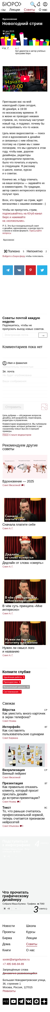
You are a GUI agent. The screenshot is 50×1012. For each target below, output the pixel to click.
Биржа (7, 938)
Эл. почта (8, 371)
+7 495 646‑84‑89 (13, 963)
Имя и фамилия (17, 362)
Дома (6, 944)
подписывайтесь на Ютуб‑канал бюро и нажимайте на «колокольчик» (22, 217)
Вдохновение (8, 240)
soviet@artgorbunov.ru (16, 959)
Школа (31, 926)
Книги (6, 950)
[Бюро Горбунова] (12, 4)
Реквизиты (9, 990)
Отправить (13, 407)
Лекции (14, 9)
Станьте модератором (20, 435)
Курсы (30, 932)
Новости (8, 926)
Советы (29, 9)
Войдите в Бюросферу (14, 256)
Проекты (8, 932)
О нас (43, 9)
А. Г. (17, 48)
